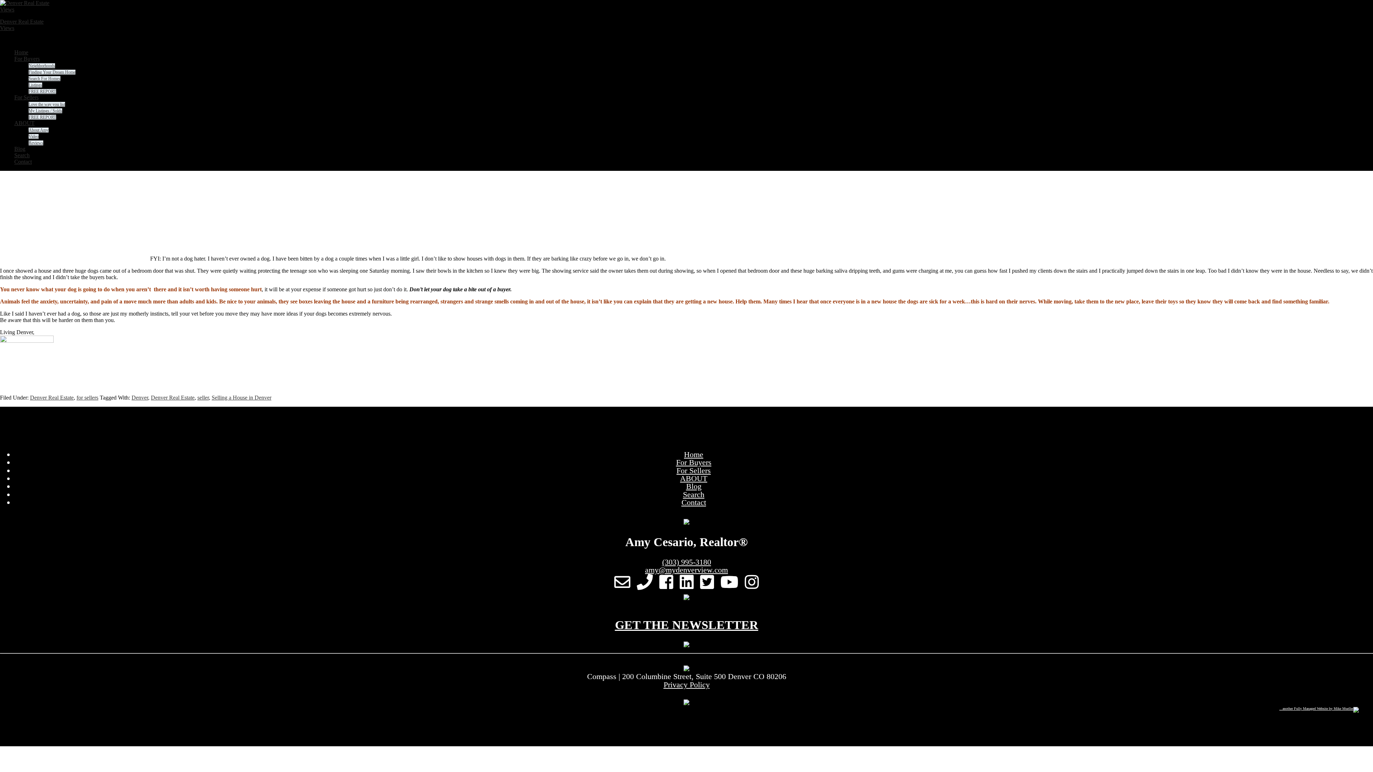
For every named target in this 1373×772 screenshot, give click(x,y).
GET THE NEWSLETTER (686, 625)
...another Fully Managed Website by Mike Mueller (1316, 709)
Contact (693, 502)
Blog (694, 486)
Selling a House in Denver (241, 398)
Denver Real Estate (52, 398)
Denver (140, 398)
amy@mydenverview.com (686, 569)
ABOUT (693, 478)
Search (693, 494)
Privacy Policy (687, 684)
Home (693, 454)
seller (203, 398)
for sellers (87, 398)
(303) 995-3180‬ (686, 562)
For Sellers (693, 470)
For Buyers (694, 462)
